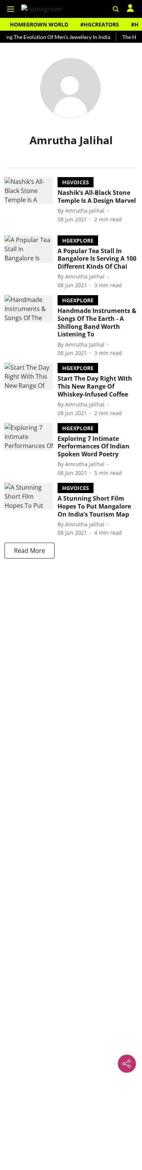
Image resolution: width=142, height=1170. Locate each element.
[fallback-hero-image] (31, 200)
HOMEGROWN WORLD (39, 24)
